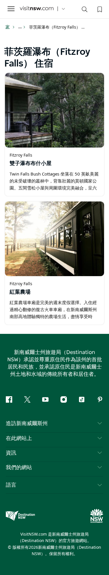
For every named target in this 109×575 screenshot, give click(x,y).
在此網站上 (19, 438)
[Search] (84, 10)
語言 (11, 484)
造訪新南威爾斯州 (27, 423)
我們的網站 (19, 467)
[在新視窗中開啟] (54, 110)
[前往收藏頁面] (99, 9)
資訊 (11, 453)
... (20, 27)
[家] (36, 9)
